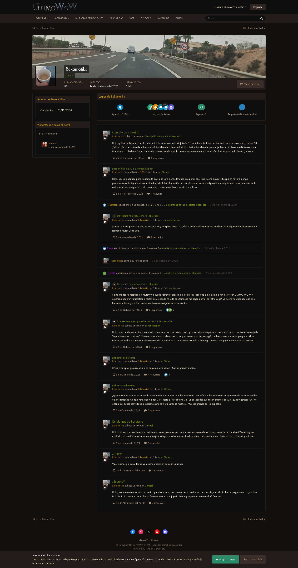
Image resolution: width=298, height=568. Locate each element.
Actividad (61, 18)
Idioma (142, 540)
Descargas (116, 18)
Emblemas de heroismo (123, 357)
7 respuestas (153, 374)
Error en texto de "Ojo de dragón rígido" (132, 168)
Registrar (257, 6)
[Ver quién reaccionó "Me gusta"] (168, 309)
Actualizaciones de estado (242, 18)
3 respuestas (156, 237)
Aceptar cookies (226, 559)
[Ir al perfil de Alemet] (44, 144)
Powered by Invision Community (149, 548)
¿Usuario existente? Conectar (229, 6)
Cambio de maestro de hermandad (162, 136)
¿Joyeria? (117, 453)
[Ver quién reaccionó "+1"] (170, 309)
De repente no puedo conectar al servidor (185, 204)
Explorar (41, 18)
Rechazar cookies (252, 559)
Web (132, 18)
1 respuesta (156, 193)
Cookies (155, 540)
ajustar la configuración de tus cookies (140, 559)
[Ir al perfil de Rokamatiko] (106, 134)
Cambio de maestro (125, 132)
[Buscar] (262, 18)
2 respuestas (156, 158)
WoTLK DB (163, 18)
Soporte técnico (172, 220)
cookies (54, 559)
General (166, 172)
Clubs (179, 18)
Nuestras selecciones (89, 18)
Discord (146, 18)
